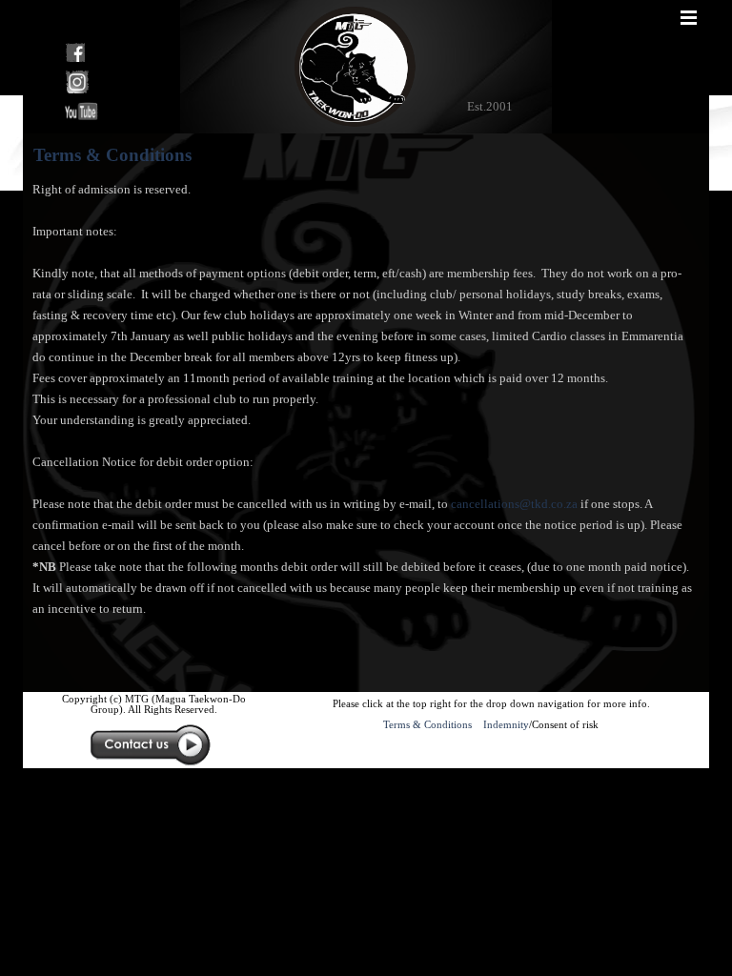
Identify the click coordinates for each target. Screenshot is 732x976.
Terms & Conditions (430, 725)
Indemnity (506, 725)
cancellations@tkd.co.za (514, 504)
